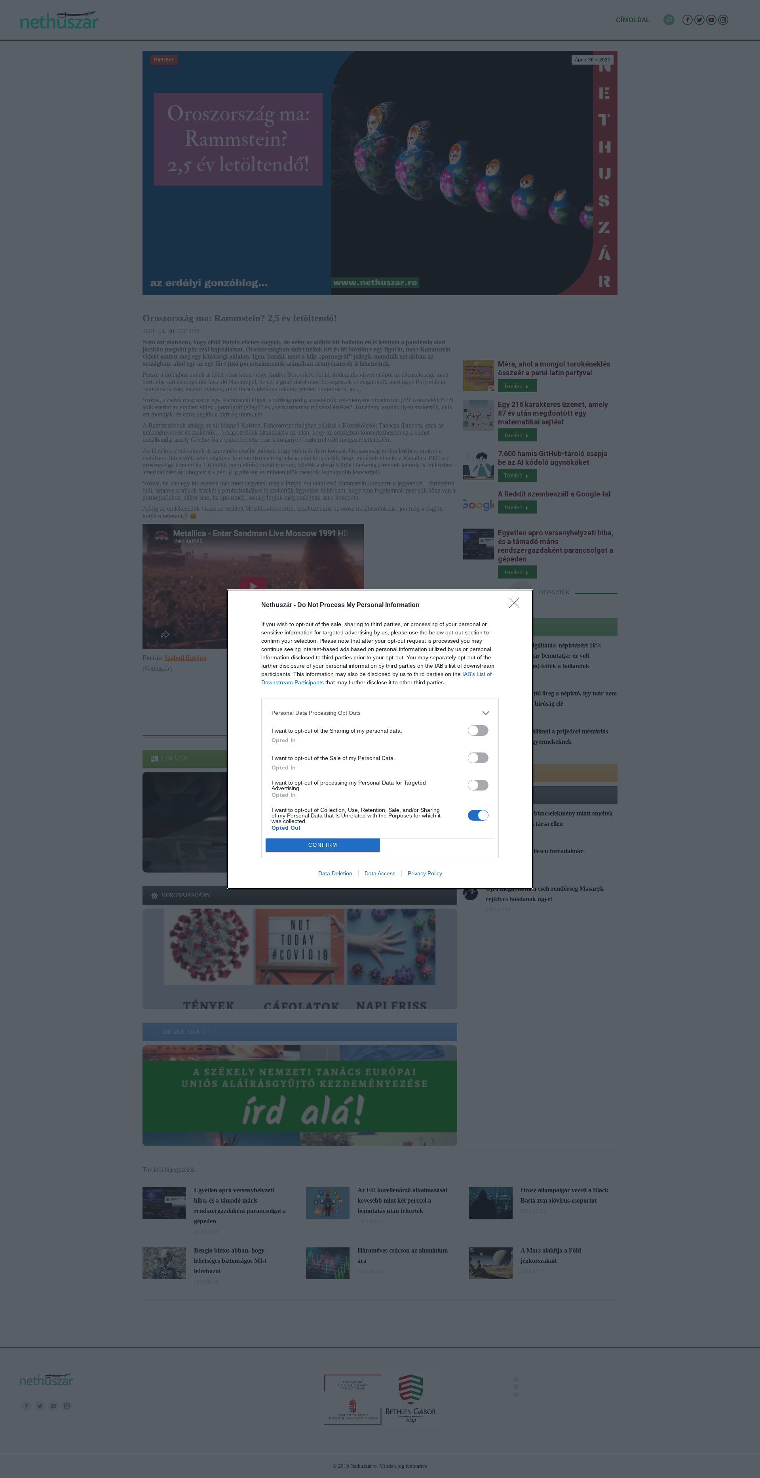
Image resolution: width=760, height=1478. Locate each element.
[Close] (516, 605)
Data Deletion (335, 873)
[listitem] (380, 713)
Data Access (380, 873)
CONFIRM (323, 845)
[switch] (478, 730)
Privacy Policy (425, 873)
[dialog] (380, 739)
